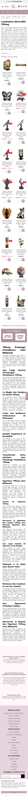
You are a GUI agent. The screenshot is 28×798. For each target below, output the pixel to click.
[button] (21, 6)
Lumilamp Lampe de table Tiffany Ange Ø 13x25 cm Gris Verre (21, 163)
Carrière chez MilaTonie (14, 742)
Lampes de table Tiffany (8, 336)
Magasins (14, 740)
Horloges (14, 761)
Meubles (14, 769)
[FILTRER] (27, 399)
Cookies (14, 737)
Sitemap (14, 745)
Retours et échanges (14, 715)
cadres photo (14, 766)
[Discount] (19, 6)
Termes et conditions (14, 732)
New (3, 12)
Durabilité (14, 747)
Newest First (6, 53)
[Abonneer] (23, 776)
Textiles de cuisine (14, 758)
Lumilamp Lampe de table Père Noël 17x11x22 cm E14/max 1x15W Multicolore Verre (7, 75)
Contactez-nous (14, 726)
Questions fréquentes (14, 723)
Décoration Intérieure (12, 12)
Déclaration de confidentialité (14, 734)
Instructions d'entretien (14, 721)
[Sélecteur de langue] (7, 6)
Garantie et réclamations (14, 718)
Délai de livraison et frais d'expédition (14, 713)
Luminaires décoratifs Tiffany (20, 337)
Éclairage (21, 12)
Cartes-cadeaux (14, 750)
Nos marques (14, 753)
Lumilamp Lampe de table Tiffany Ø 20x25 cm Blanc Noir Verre (21, 105)
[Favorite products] (24, 6)
